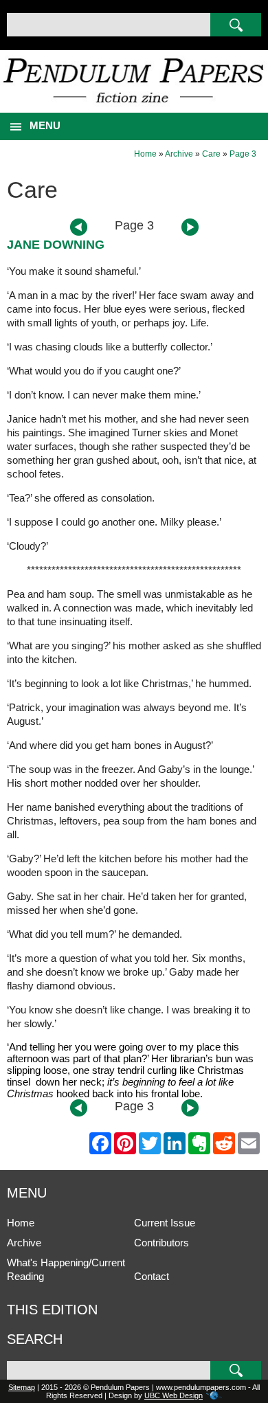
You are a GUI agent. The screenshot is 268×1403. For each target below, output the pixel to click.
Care (211, 154)
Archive (179, 154)
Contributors (161, 1242)
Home (145, 154)
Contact (151, 1276)
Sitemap (21, 1387)
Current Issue (164, 1222)
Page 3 (243, 154)
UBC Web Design (173, 1395)
